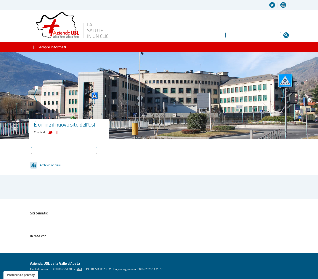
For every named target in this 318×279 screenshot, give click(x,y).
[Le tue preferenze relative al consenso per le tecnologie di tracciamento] (20, 275)
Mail (79, 269)
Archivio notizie (50, 165)
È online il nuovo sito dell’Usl (64, 124)
